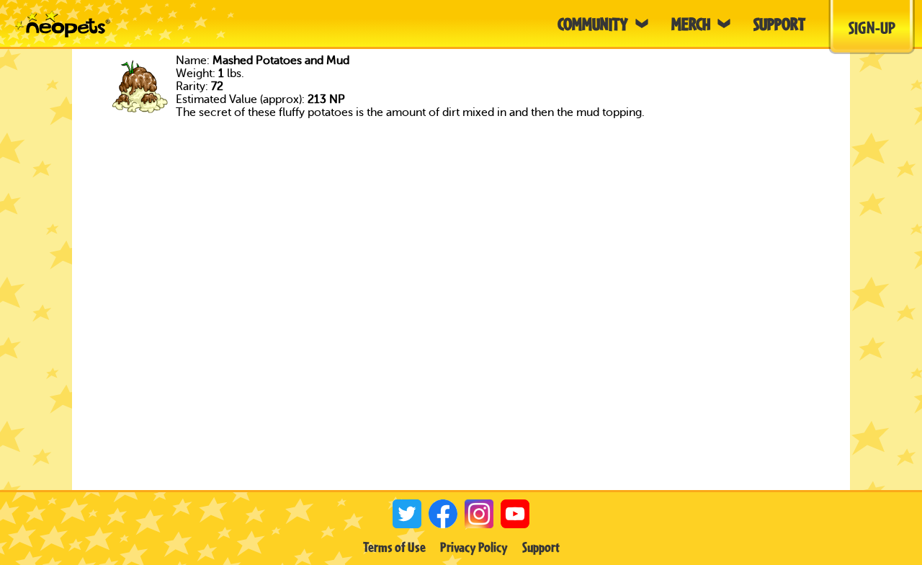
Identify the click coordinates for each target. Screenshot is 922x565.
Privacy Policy (474, 547)
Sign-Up (872, 27)
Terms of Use (394, 547)
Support (541, 547)
